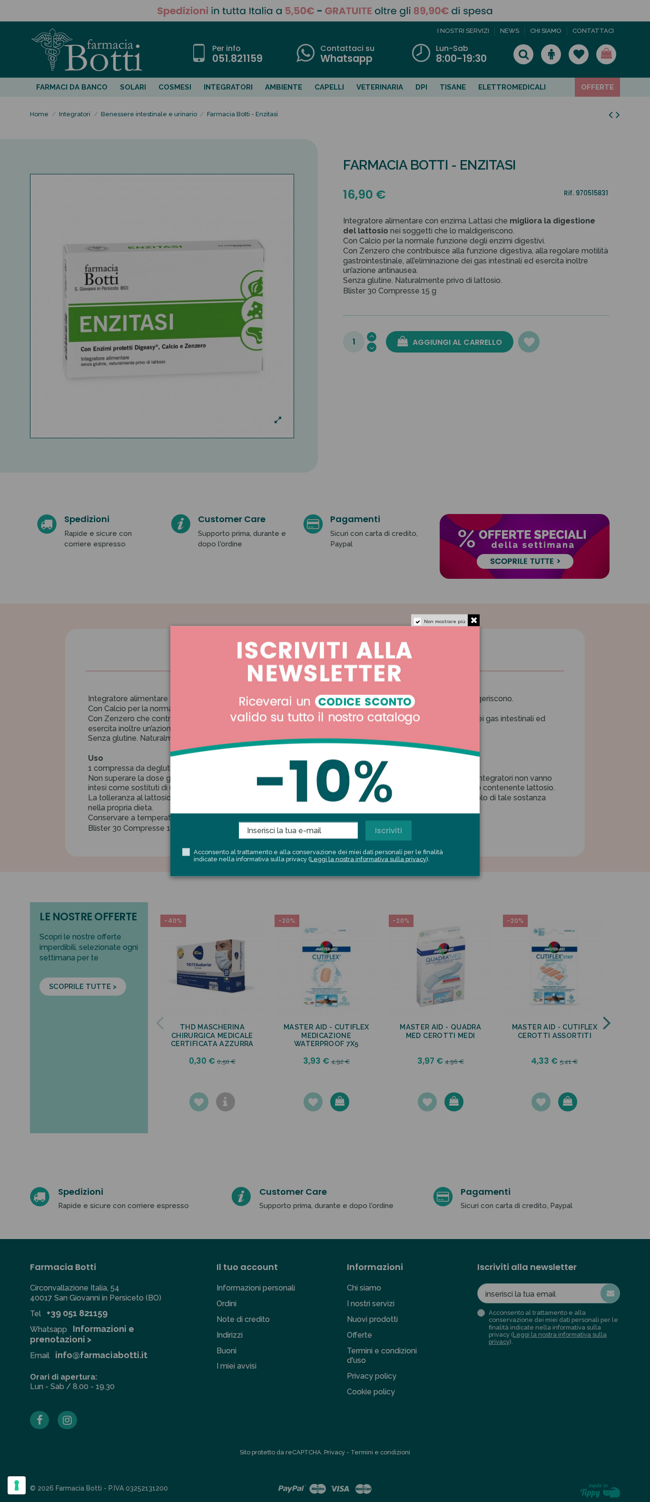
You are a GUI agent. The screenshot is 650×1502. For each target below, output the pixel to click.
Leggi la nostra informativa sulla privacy (368, 859)
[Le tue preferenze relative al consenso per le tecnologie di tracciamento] (17, 1485)
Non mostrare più (444, 621)
